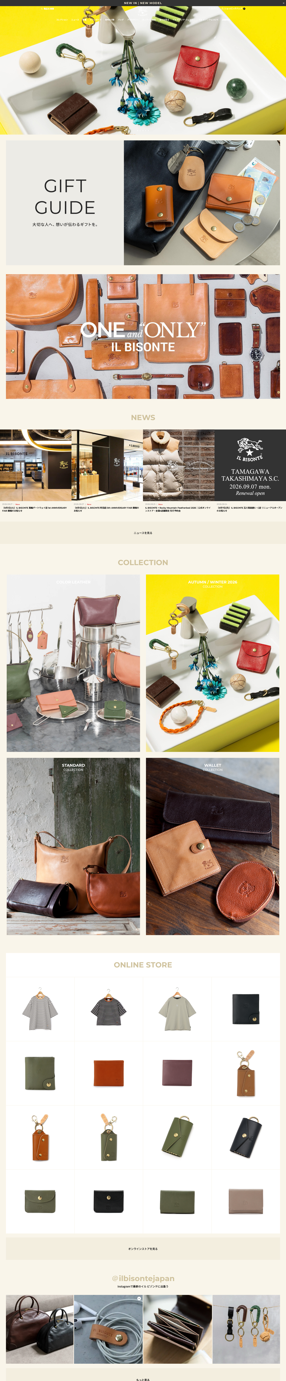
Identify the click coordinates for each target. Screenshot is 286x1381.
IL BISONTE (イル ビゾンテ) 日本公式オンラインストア (143, 11)
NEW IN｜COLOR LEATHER (143, 3)
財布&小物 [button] (109, 19)
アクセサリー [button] (133, 19)
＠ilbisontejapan (143, 1278)
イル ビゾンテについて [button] (209, 19)
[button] (137, 130)
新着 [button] (84, 19)
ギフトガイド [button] (96, 19)
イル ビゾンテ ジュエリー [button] (184, 19)
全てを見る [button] (164, 19)
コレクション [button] (62, 19)
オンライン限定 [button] (149, 19)
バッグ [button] (121, 19)
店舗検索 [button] (226, 19)
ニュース (75, 19)
